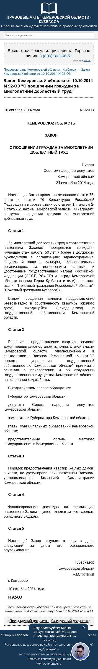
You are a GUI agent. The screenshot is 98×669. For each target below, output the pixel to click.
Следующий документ (69, 621)
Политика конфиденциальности (49, 659)
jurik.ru (87, 60)
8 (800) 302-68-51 (55, 56)
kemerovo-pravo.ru (49, 663)
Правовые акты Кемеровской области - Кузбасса (40, 69)
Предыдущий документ (29, 621)
